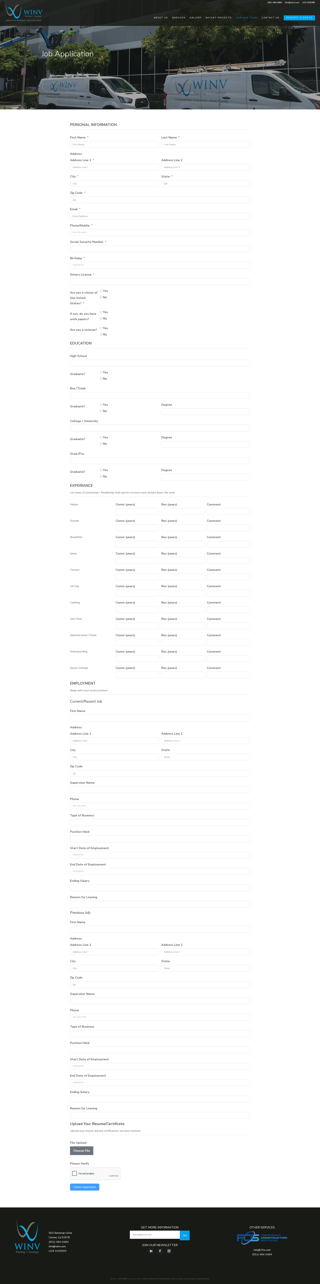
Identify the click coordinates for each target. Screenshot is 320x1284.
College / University (84, 421)
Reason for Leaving (83, 897)
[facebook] (160, 1251)
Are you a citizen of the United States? (84, 298)
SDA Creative (203, 1279)
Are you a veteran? (83, 330)
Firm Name (77, 711)
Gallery (196, 18)
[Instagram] (169, 1251)
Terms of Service (149, 1279)
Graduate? (77, 374)
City (73, 176)
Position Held (79, 832)
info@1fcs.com (262, 1250)
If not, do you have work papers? (83, 316)
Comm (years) (125, 504)
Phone (74, 799)
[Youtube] (151, 1251)
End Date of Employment (88, 864)
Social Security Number (87, 242)
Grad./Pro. (77, 454)
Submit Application (85, 1187)
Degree (166, 405)
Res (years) (169, 504)
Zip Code (76, 193)
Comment (214, 504)
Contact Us (270, 18)
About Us (161, 18)
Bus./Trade (78, 388)
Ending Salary (79, 881)
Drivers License (81, 275)
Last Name (169, 137)
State (165, 176)
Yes (185, 1235)
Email (74, 209)
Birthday (76, 258)
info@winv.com (292, 3)
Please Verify (79, 1164)
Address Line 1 (80, 160)
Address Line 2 (171, 160)
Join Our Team (246, 18)
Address (76, 154)
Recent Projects (219, 18)
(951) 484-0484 (275, 3)
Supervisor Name (82, 783)
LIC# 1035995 (308, 3)
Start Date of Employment (89, 848)
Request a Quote (299, 18)
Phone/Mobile (80, 226)
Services (178, 18)
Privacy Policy (164, 1279)
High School (78, 356)
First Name (78, 137)
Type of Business (82, 815)
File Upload (78, 1143)
